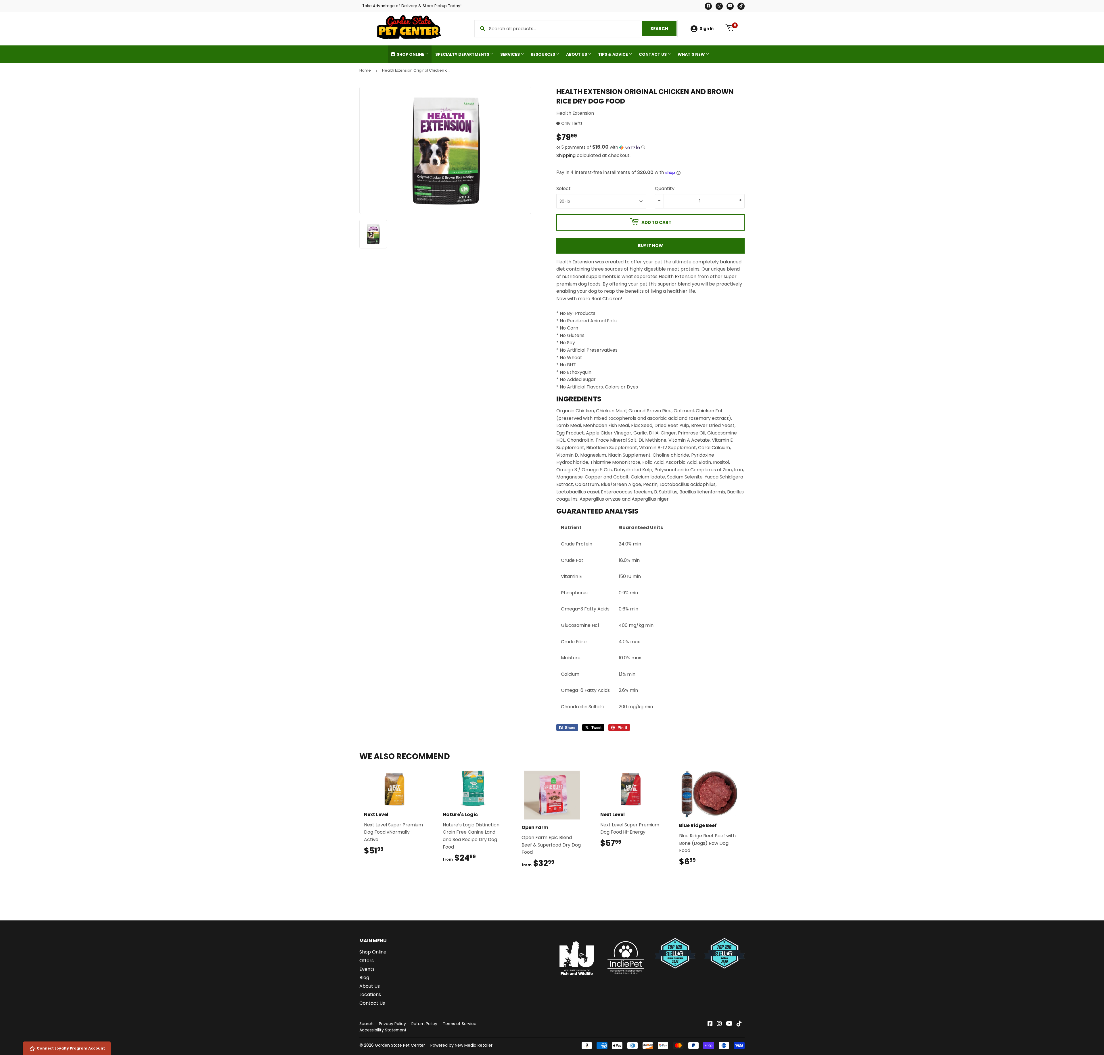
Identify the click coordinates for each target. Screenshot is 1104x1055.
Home (365, 70)
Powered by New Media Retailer (461, 1045)
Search (663, 29)
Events (367, 969)
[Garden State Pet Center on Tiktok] (739, 1024)
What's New (692, 54)
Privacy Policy (392, 1024)
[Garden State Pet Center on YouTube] (729, 1024)
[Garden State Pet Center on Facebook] (710, 1024)
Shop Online (410, 54)
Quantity (664, 188)
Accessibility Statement (383, 1030)
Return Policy (424, 1024)
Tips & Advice (613, 54)
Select (563, 188)
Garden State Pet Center (400, 1045)
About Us (577, 54)
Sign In (707, 28)
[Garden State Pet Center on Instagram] (719, 1024)
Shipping (566, 155)
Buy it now (650, 245)
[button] (650, 147)
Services (510, 54)
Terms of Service (459, 1024)
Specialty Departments (462, 54)
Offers (366, 960)
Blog (364, 977)
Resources (543, 54)
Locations (370, 994)
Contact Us (653, 54)
